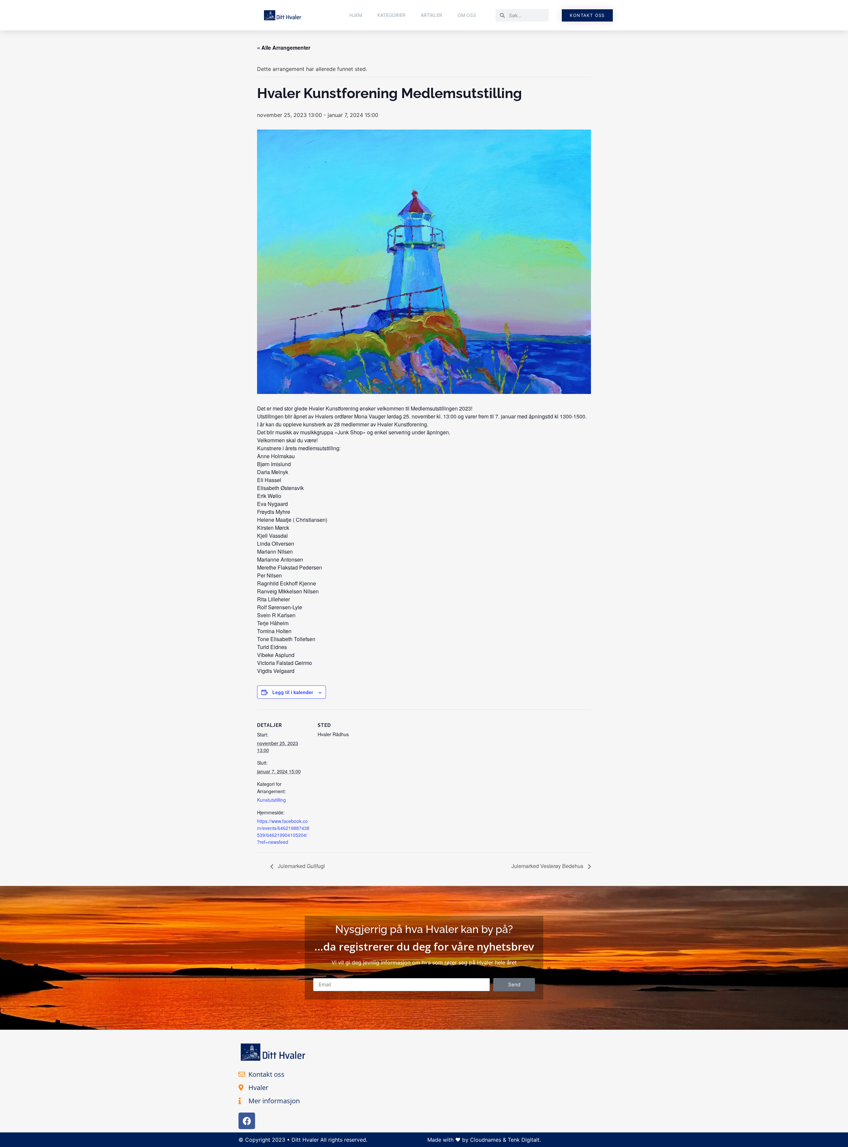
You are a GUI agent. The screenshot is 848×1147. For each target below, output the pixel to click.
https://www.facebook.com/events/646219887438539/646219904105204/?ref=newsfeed (283, 831)
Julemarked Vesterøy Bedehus (548, 866)
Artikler (431, 15)
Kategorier (391, 15)
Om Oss (466, 15)
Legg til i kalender (292, 692)
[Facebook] (246, 1121)
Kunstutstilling (271, 799)
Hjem (355, 15)
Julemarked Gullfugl (301, 866)
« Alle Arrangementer (283, 47)
